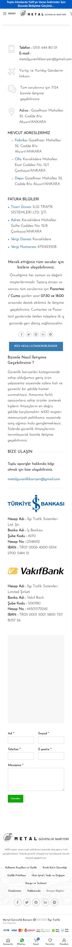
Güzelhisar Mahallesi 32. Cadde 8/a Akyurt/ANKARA (41, 116)
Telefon (14, 749)
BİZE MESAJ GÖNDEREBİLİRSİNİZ (36, 346)
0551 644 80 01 (45, 48)
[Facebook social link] (21, 334)
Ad (11, 733)
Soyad (43, 733)
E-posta (44, 749)
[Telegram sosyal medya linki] (50, 334)
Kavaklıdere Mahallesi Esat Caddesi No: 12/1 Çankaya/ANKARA (36, 165)
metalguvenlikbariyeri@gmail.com (45, 59)
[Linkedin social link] (43, 334)
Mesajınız (15, 765)
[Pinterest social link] (36, 334)
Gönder (15, 798)
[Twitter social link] (28, 334)
